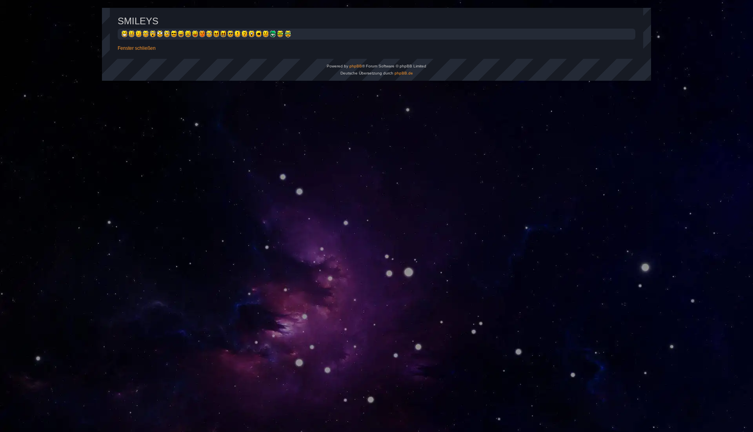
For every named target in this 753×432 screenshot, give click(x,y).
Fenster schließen (137, 48)
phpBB (355, 66)
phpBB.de (404, 73)
